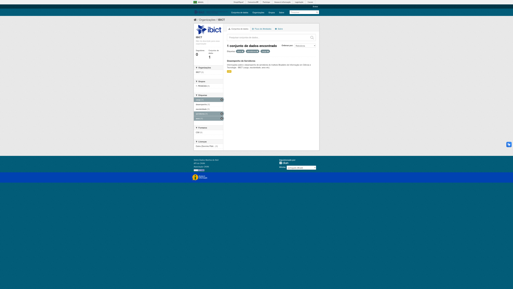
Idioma (282, 167)
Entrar (315, 6)
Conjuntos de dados (239, 12)
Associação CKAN (201, 166)
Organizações (258, 12)
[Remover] (242, 51)
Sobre (281, 12)
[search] (312, 37)
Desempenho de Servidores (241, 60)
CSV (229, 71)
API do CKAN (199, 163)
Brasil (201, 2)
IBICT (221, 20)
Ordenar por (287, 45)
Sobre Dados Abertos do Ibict (206, 160)
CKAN (283, 162)
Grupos (272, 12)
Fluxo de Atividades (262, 28)
